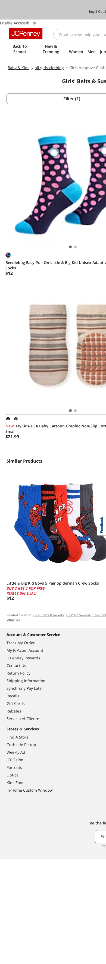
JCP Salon (15, 759)
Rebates (14, 711)
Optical (13, 775)
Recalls (13, 695)
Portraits (14, 767)
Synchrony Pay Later (25, 688)
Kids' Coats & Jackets (48, 615)
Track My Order (21, 642)
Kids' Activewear (78, 615)
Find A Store (18, 737)
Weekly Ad (16, 752)
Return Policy (18, 673)
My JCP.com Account (25, 650)
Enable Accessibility (18, 22)
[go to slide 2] (75, 247)
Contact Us (16, 665)
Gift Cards (16, 703)
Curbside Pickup (21, 744)
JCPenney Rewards (23, 657)
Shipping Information (26, 680)
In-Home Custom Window (30, 790)
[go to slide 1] (70, 247)
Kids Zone (15, 782)
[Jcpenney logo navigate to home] (26, 33)
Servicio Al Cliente (23, 718)
